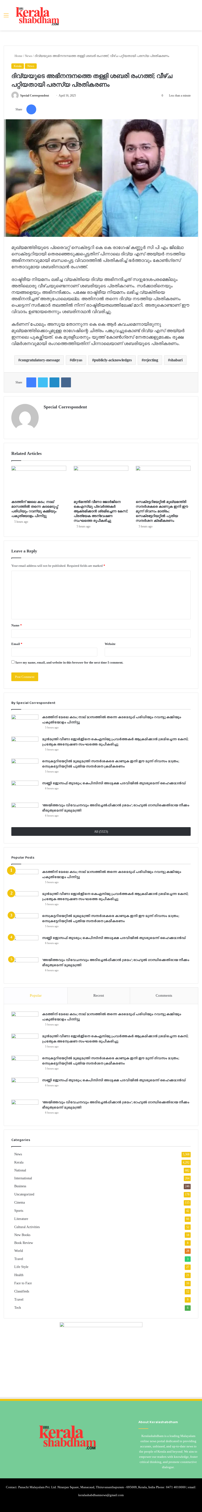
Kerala (17, 66)
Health (18, 1275)
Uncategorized (24, 1194)
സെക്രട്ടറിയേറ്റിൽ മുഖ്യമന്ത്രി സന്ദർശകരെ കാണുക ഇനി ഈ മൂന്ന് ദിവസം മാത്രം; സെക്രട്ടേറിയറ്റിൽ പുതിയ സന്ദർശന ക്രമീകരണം (162, 511)
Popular (36, 995)
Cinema (19, 1202)
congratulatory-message (40, 360)
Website (110, 644)
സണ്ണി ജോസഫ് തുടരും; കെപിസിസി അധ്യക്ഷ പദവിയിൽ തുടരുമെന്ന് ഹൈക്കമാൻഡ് (114, 783)
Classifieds (21, 1291)
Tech (17, 1308)
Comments (164, 995)
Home (18, 56)
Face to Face (23, 1283)
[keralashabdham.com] (37, 15)
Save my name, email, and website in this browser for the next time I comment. (69, 662)
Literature (21, 1219)
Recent (98, 995)
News (28, 56)
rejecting (151, 360)
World (18, 1251)
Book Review (23, 1243)
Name (16, 625)
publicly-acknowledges (113, 360)
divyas (77, 360)
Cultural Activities (27, 1227)
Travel (18, 1259)
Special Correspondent (34, 95)
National (20, 1170)
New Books (22, 1235)
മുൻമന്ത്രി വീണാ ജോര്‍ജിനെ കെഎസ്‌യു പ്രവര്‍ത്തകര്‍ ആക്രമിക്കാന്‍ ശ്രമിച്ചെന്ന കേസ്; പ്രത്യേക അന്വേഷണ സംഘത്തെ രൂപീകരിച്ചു (101, 511)
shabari (176, 360)
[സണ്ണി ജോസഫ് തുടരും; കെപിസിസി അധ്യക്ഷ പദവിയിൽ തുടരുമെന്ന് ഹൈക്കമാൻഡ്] (24, 790)
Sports (18, 1211)
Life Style (21, 1267)
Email (16, 644)
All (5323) (101, 831)
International (23, 1178)
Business (20, 1186)
